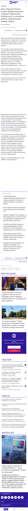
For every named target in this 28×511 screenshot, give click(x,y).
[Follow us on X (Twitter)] (5, 497)
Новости (3, 6)
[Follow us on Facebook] (2, 497)
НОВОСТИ (6, 396)
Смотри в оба (8, 433)
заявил (9, 120)
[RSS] (18, 497)
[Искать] (22, 509)
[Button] (8, 30)
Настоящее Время (5, 24)
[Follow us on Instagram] (12, 497)
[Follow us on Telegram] (15, 497)
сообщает (11, 127)
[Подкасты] (22, 497)
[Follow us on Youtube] (9, 497)
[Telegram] (14, 509)
